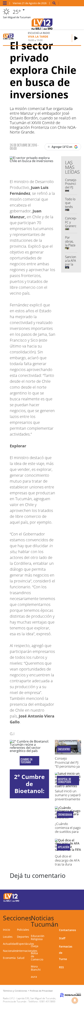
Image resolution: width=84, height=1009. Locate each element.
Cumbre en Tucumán (26, 761)
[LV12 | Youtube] (73, 904)
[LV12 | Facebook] (65, 896)
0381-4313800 (47, 1001)
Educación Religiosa (37, 937)
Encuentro (64, 749)
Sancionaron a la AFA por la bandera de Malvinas (73, 266)
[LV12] (11, 901)
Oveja (34, 946)
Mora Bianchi (36, 968)
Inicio (6, 929)
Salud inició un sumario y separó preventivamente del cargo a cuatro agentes (68, 799)
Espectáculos (25, 944)
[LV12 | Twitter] (73, 896)
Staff (62, 938)
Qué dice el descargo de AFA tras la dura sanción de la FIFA (67, 864)
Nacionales (10, 951)
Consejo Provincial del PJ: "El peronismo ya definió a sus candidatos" (67, 766)
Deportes (23, 937)
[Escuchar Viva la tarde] (76, 38)
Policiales (23, 929)
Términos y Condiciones (15, 990)
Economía (9, 958)
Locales (8, 937)
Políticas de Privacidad (41, 990)
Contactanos (67, 930)
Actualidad (10, 944)
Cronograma (65, 814)
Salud (20, 958)
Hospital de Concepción (64, 780)
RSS (61, 967)
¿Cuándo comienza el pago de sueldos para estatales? (68, 829)
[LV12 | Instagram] (65, 904)
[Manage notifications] (75, 1000)
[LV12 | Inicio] (79, 917)
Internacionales (27, 951)
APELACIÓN (63, 847)
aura (34, 976)
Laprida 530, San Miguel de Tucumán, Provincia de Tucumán (29, 1000)
